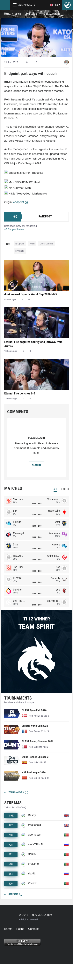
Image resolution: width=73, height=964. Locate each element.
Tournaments (51, 14)
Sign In (36, 465)
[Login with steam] (67, 5)
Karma (8, 929)
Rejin (32, 244)
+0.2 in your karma (14, 229)
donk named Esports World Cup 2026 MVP (30, 294)
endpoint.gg (20, 202)
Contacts (33, 929)
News (18, 14)
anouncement (46, 244)
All (55, 489)
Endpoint (19, 244)
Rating (20, 929)
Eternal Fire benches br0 (19, 393)
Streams (31, 14)
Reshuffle (19, 251)
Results (65, 489)
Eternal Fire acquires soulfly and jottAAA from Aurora (33, 344)
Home (6, 14)
